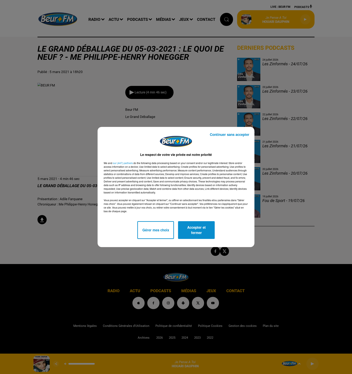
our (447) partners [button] (123, 163)
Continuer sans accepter (229, 134)
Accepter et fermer (196, 230)
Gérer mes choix (155, 230)
